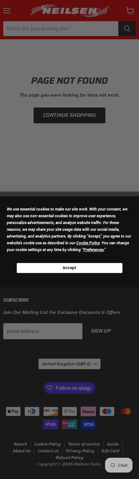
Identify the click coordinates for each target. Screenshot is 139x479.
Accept (69, 268)
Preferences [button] (93, 250)
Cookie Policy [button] (88, 243)
